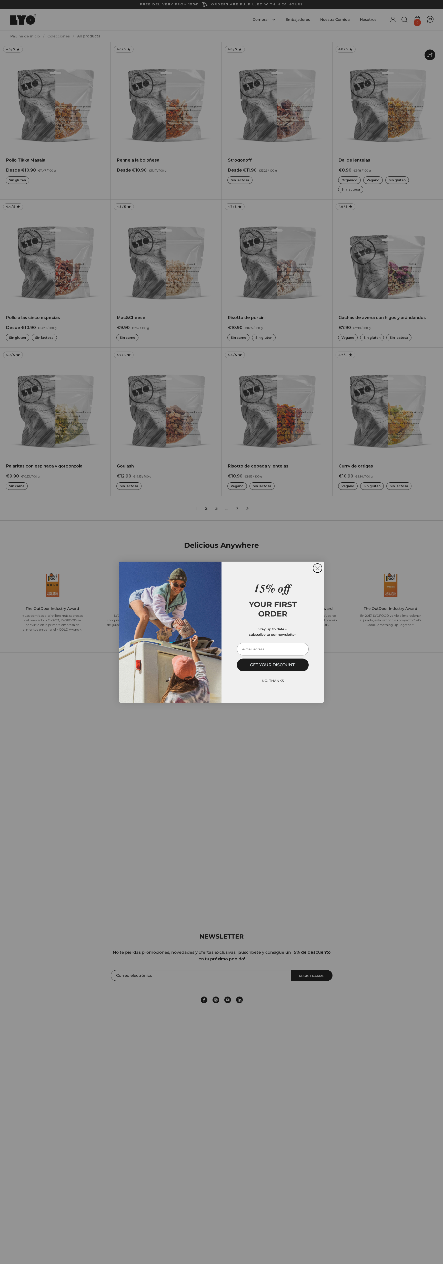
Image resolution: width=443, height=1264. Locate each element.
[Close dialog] (317, 568)
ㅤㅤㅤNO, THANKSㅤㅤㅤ (273, 681)
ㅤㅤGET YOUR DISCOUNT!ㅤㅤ (273, 664)
